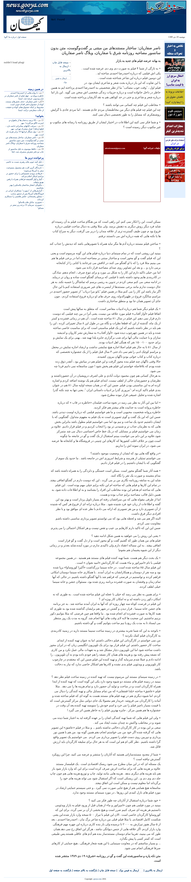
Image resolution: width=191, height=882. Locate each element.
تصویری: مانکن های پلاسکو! (30, 202)
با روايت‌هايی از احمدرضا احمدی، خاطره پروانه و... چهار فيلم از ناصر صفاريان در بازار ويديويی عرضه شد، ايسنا (24, 96)
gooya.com (97, 879)
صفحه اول (22, 37)
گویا (5, 37)
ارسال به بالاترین (153, 870)
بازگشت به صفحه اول (60, 870)
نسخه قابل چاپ (60, 62)
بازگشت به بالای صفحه (85, 870)
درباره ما (12, 37)
